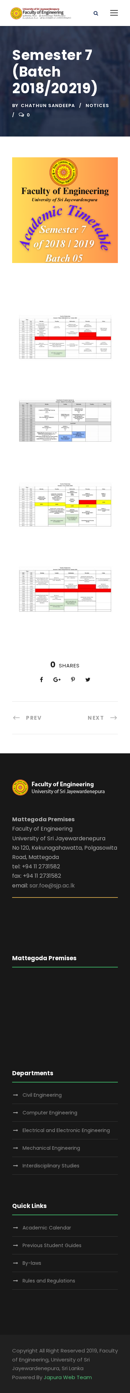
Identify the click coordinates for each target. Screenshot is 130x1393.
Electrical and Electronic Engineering (66, 1130)
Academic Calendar (47, 1227)
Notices (97, 105)
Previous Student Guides (52, 1245)
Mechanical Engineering (51, 1148)
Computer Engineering (50, 1112)
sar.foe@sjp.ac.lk (52, 886)
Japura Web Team (68, 1377)
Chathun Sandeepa (48, 105)
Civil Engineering (42, 1095)
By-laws (32, 1263)
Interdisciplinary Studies (51, 1165)
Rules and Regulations (49, 1280)
